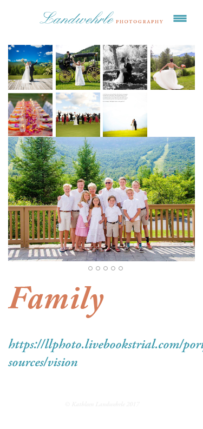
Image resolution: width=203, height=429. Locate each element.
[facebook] (89, 384)
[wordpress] (114, 384)
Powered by (101, 420)
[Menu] (180, 18)
